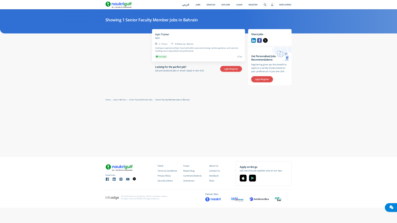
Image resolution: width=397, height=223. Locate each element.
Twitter (265, 40)
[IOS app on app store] (243, 178)
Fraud (186, 165)
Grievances (188, 180)
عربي (186, 4)
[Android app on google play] (252, 178)
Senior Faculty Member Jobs (140, 100)
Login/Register (231, 68)
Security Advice (165, 180)
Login (239, 4)
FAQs (211, 180)
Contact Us (214, 170)
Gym (157, 38)
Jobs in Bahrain (120, 100)
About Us (213, 165)
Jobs (198, 4)
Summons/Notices (192, 175)
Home (108, 100)
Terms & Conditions (167, 170)
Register (253, 4)
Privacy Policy (164, 175)
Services (211, 4)
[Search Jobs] (265, 5)
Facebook (259, 40)
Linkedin (253, 40)
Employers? (285, 4)
